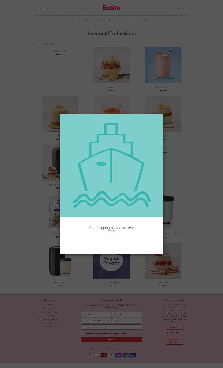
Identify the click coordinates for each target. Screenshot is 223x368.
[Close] (161, 116)
